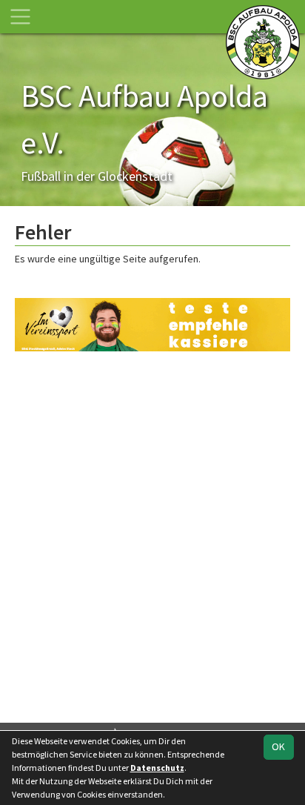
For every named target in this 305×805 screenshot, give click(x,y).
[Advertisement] (152, 535)
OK (278, 746)
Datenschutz (157, 767)
